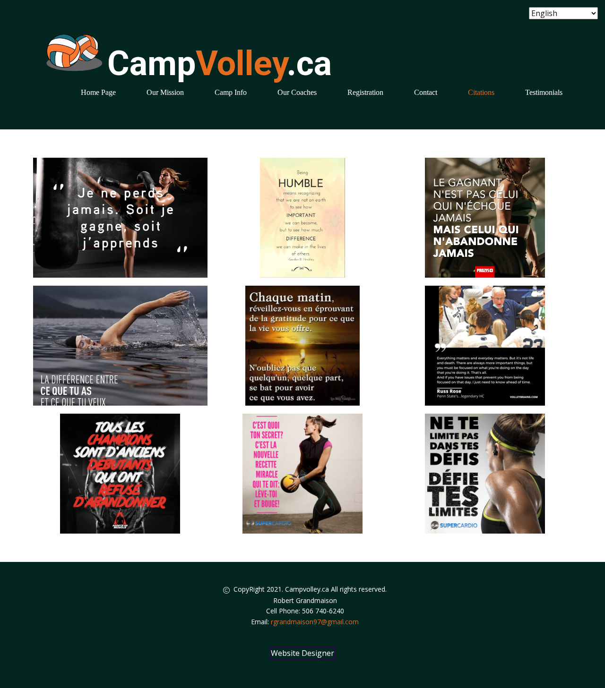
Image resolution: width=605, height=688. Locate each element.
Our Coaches (297, 92)
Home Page (98, 92)
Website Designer (302, 653)
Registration (365, 92)
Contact (425, 92)
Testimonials (543, 92)
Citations (481, 92)
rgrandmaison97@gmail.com (315, 621)
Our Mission (165, 92)
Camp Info (231, 92)
